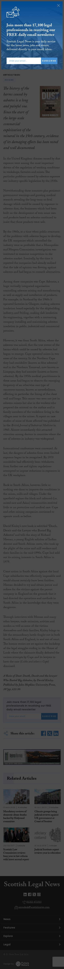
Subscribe (49, 60)
